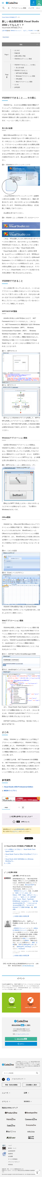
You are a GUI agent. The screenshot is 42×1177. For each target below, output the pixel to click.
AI (8, 8)
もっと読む (7, 863)
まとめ (16, 84)
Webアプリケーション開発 (24, 82)
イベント (5, 1101)
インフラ (31, 8)
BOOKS (27, 1101)
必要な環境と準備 (19, 56)
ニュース (5, 1093)
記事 (25, 1093)
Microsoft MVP (29, 885)
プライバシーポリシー (14, 1162)
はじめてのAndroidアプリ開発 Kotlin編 (23, 906)
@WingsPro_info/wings (24, 946)
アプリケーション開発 (19, 8)
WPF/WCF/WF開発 (22, 73)
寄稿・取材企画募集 (11, 1085)
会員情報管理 (11, 1151)
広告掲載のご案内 (31, 1085)
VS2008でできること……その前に (25, 65)
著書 (33, 942)
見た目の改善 (20, 67)
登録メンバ (26, 938)
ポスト (29, 838)
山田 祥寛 (4, 30)
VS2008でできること (21, 70)
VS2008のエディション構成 (23, 59)
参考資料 (17, 87)
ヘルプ (10, 1145)
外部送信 (10, 1164)
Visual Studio (6, 37)
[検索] (3, 8)
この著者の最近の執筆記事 (21, 916)
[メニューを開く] (3, 3)
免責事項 (10, 1153)
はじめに (17, 50)
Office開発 (19, 79)
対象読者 (17, 53)
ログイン (16, 831)
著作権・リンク (12, 1148)
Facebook (22, 949)
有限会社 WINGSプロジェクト (25, 929)
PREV (6, 807)
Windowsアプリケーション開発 (25, 76)
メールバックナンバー (22, 1034)
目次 (21, 44)
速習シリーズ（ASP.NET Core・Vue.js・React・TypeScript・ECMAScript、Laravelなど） (24, 899)
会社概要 (10, 1156)
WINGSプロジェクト (20, 891)
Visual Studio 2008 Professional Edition (18, 787)
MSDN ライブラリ (10, 790)
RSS (20, 944)
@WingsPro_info (28, 944)
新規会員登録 (21, 1039)
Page (7, 54)
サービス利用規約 (12, 1159)
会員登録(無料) (20, 829)
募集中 (27, 940)
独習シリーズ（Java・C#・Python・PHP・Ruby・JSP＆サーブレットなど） (25, 895)
